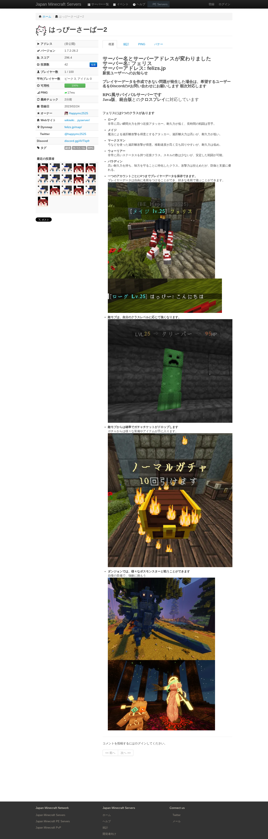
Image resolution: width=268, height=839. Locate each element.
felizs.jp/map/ (73, 127)
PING (141, 44)
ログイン (224, 4)
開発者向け (109, 833)
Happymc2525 (78, 113)
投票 (93, 64)
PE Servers (160, 4)
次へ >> (126, 752)
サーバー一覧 (99, 4)
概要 (111, 44)
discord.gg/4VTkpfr (77, 141)
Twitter (176, 815)
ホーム (107, 815)
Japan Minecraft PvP (48, 827)
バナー (158, 44)
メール (176, 821)
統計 (125, 44)
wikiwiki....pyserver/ (77, 120)
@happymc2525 (75, 134)
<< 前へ (110, 752)
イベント (122, 4)
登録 (211, 4)
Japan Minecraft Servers (58, 4)
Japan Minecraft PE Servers (53, 821)
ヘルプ (140, 4)
